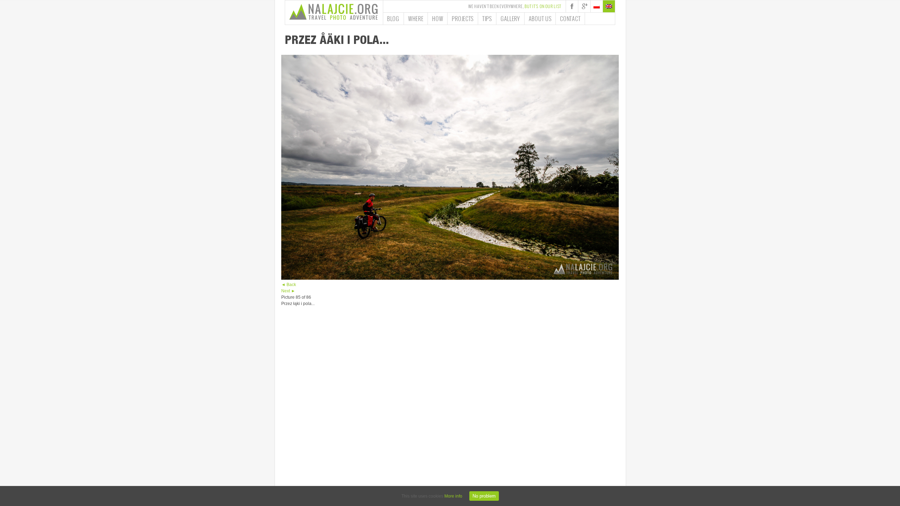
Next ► (288, 290)
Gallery (510, 18)
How (437, 18)
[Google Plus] (584, 6)
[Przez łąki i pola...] (450, 278)
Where (416, 18)
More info (453, 496)
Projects (463, 18)
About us (540, 18)
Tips (487, 18)
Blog (393, 18)
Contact (570, 18)
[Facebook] (572, 6)
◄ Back (288, 284)
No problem (484, 496)
